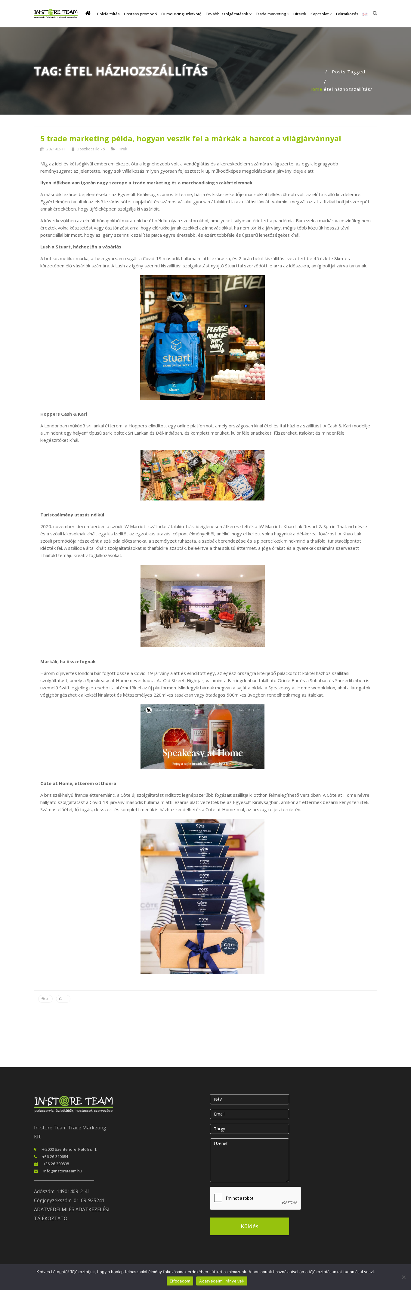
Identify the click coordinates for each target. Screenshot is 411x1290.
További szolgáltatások (227, 14)
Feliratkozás (347, 14)
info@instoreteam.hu (62, 1171)
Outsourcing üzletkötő (181, 14)
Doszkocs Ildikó (91, 149)
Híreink (299, 14)
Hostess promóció (140, 14)
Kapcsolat (320, 14)
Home (315, 89)
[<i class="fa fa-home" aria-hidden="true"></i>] (89, 14)
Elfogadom (180, 1281)
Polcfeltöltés (108, 14)
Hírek (122, 149)
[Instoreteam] (56, 13)
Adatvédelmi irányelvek (221, 1281)
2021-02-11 (56, 149)
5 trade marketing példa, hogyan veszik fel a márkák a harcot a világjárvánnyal (190, 138)
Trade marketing (271, 14)
